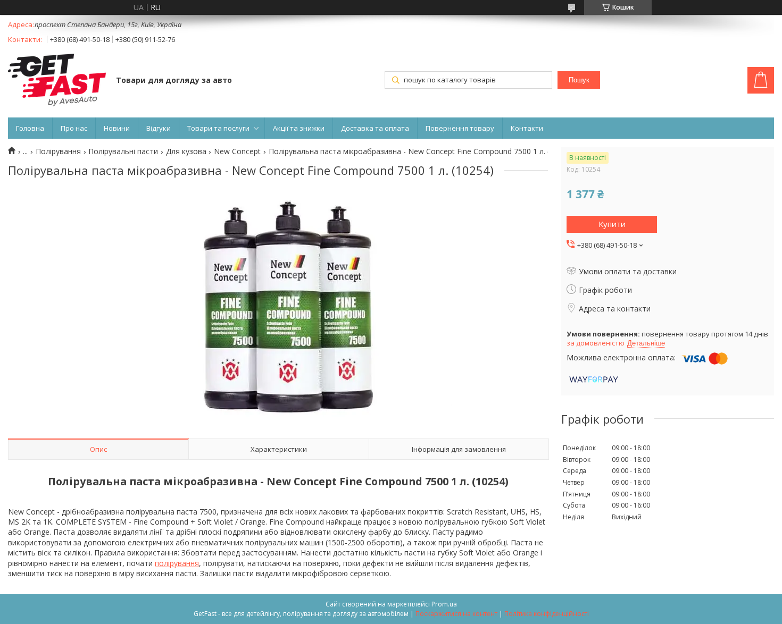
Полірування (58, 151)
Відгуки (158, 128)
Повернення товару (460, 128)
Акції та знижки (299, 128)
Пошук (579, 80)
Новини (117, 128)
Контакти (527, 128)
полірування (177, 563)
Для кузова (186, 151)
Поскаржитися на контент (456, 613)
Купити (612, 223)
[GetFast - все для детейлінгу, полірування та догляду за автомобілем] (57, 81)
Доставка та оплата (375, 128)
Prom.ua (444, 604)
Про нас (74, 128)
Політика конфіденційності (546, 613)
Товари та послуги (218, 128)
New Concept (237, 151)
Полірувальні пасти (123, 151)
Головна (30, 128)
